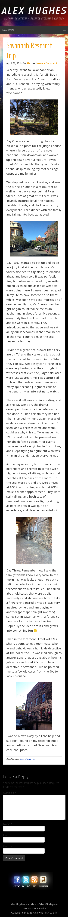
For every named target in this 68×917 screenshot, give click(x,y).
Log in (53, 912)
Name (7, 824)
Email (7, 835)
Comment (9, 792)
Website (7, 846)
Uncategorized (28, 759)
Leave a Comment (46, 63)
